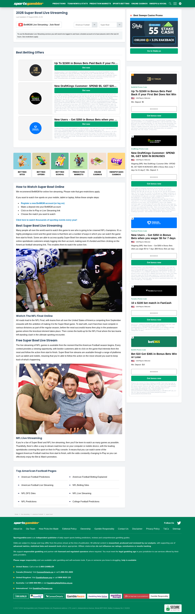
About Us (17, 529)
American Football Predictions (35, 477)
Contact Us (123, 529)
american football (37, 514)
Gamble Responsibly (104, 529)
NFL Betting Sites (81, 485)
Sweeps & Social (157, 3)
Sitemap (176, 529)
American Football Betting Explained (90, 477)
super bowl (49, 514)
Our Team (30, 529)
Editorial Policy (69, 529)
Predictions (59, 3)
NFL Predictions (28, 501)
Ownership (85, 529)
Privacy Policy (153, 529)
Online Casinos (139, 3)
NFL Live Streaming (82, 493)
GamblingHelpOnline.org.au (59, 583)
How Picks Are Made (49, 529)
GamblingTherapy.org (42, 588)
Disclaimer (137, 529)
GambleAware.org (44, 577)
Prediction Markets (100, 3)
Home (16, 514)
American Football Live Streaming (37, 485)
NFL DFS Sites (28, 493)
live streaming (25, 514)
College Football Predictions (86, 501)
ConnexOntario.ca (45, 572)
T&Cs (166, 529)
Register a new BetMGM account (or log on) (42, 203)
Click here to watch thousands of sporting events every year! (46, 220)
